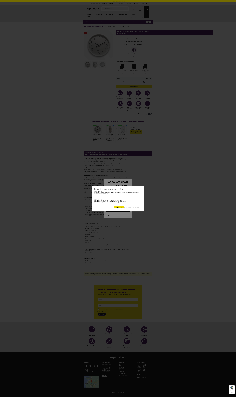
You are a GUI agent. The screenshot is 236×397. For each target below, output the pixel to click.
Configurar (128, 207)
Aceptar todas (119, 207)
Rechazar (137, 207)
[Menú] (234, 386)
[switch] (232, 392)
